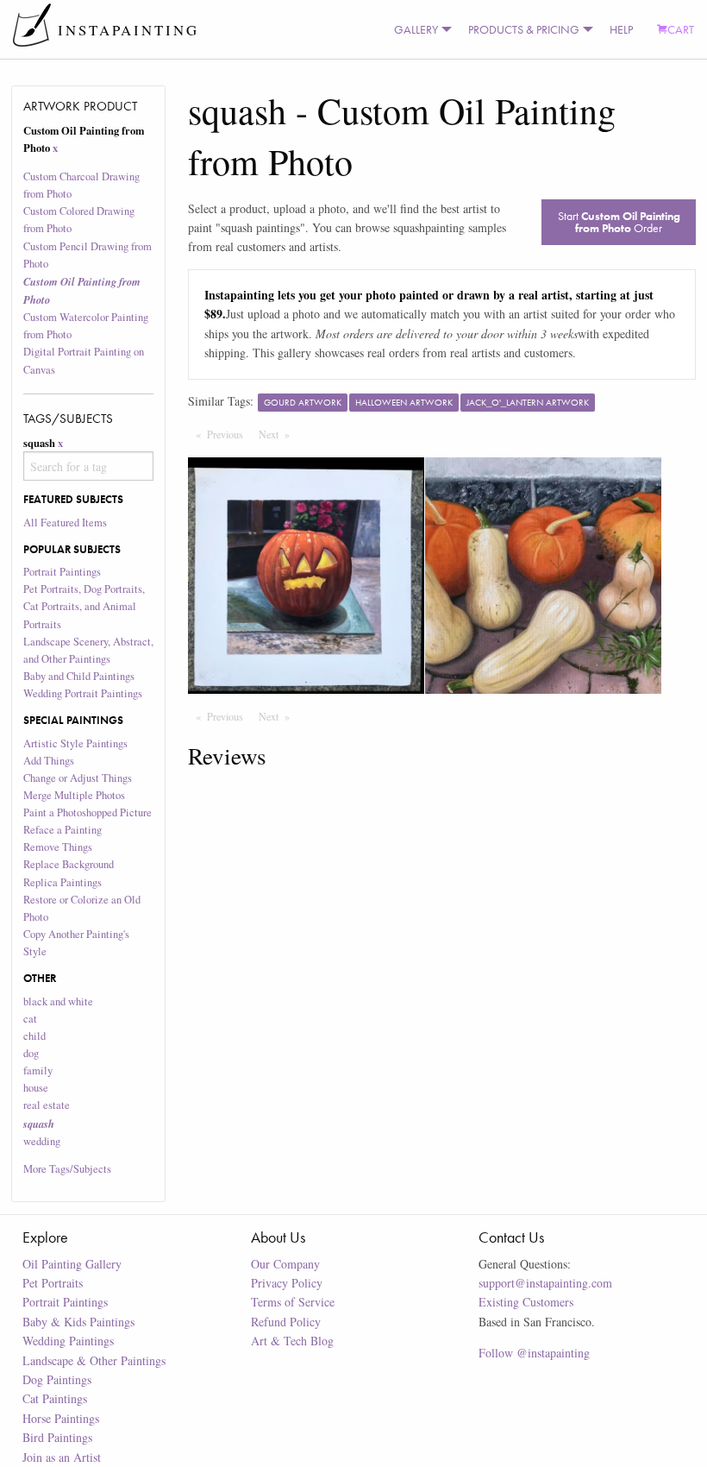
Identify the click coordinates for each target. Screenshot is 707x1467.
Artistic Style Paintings (75, 743)
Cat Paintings (54, 1398)
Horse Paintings (60, 1418)
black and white (58, 1001)
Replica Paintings (62, 882)
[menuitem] (419, 29)
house (35, 1087)
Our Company (285, 1264)
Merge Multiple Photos (74, 795)
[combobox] (88, 466)
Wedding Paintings (68, 1340)
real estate (46, 1105)
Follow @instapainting (534, 1352)
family (38, 1070)
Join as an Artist (61, 1457)
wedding (41, 1141)
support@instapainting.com (545, 1283)
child (34, 1036)
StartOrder (619, 222)
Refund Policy (286, 1321)
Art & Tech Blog (292, 1340)
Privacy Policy (286, 1283)
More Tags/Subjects (67, 1169)
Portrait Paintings (62, 571)
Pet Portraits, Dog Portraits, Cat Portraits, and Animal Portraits (84, 606)
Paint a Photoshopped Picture (87, 812)
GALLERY (416, 29)
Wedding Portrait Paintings (82, 693)
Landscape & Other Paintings (94, 1360)
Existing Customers (526, 1302)
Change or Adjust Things (77, 778)
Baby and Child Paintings (79, 676)
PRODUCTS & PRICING (523, 29)
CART (680, 29)
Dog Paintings (56, 1379)
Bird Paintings (57, 1437)
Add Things (48, 760)
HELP (621, 29)
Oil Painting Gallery (72, 1264)
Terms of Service (293, 1302)
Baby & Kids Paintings (78, 1321)
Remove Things (57, 847)
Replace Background (68, 864)
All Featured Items (65, 522)
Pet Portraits (52, 1283)
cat (30, 1018)
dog (31, 1053)
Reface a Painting (62, 829)
